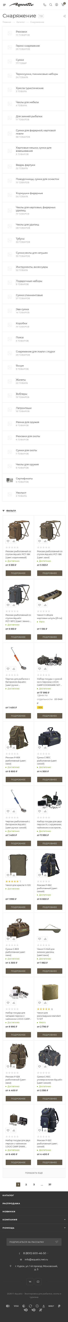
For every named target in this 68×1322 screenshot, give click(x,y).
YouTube (38, 1281)
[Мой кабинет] (56, 4)
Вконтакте (30, 1281)
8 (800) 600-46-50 (34, 1253)
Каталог (8, 1195)
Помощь (8, 1228)
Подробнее (18, 573)
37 (50, 1184)
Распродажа (11, 1203)
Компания (10, 1219)
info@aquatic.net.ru (36, 1259)
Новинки (9, 1211)
